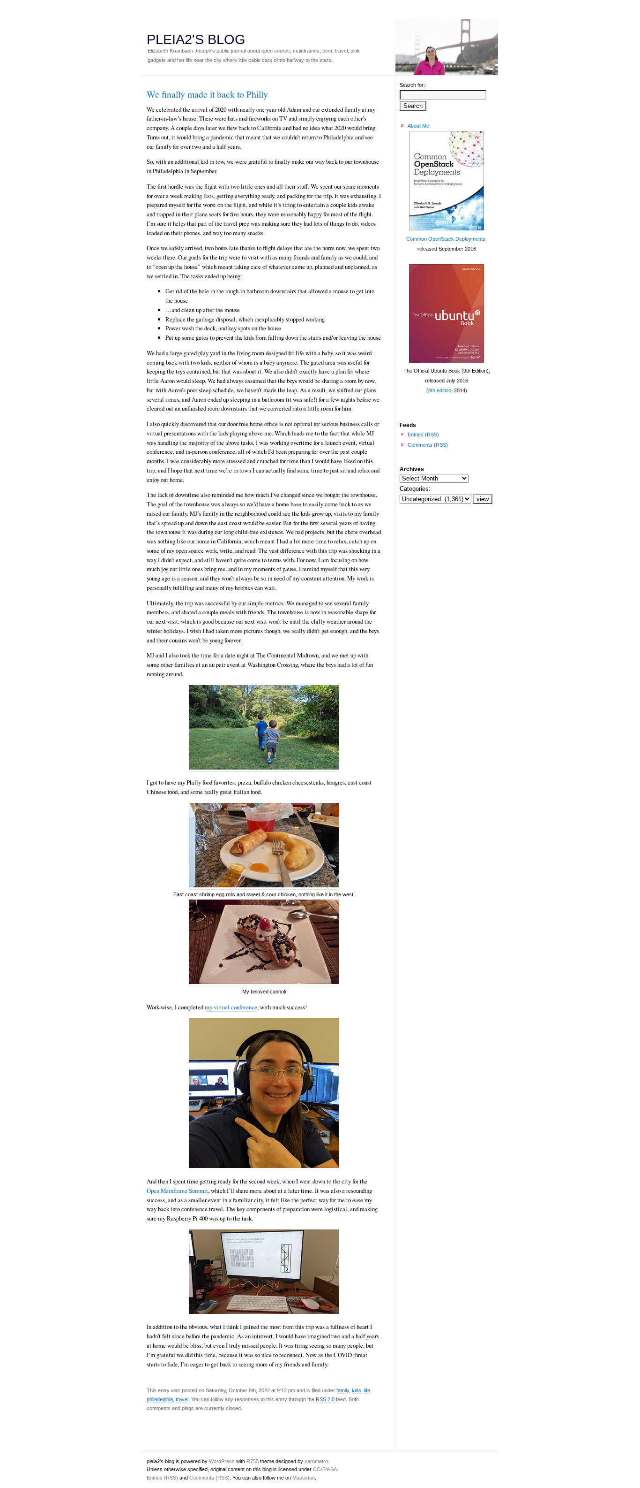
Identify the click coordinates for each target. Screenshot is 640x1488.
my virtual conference (231, 1007)
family (342, 1390)
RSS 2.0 (325, 1399)
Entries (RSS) (423, 434)
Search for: (412, 85)
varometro (316, 1461)
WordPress (222, 1461)
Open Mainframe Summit (177, 1190)
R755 (252, 1461)
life (367, 1390)
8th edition (439, 390)
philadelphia (160, 1399)
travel (182, 1399)
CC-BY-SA (325, 1469)
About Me (418, 126)
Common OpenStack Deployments (445, 239)
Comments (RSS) (428, 445)
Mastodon (303, 1477)
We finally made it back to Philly (207, 94)
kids (356, 1390)
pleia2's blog (196, 39)
